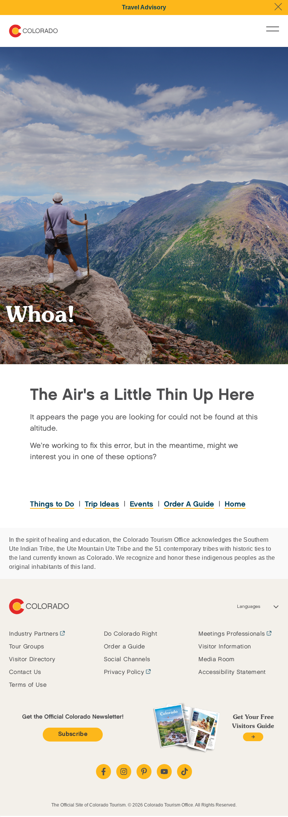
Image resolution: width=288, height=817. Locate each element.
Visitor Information (224, 647)
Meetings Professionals (231, 634)
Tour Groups (26, 647)
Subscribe (72, 734)
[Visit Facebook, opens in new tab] (103, 771)
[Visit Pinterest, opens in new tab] (144, 771)
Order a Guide (124, 647)
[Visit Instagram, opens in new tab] (123, 771)
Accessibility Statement (232, 672)
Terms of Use (27, 685)
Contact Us (25, 672)
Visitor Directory (32, 659)
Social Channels (127, 659)
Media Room (216, 659)
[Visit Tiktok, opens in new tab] (184, 771)
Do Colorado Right (130, 634)
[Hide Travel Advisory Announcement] (278, 7)
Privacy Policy (124, 672)
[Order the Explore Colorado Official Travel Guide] (253, 737)
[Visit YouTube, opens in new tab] (164, 771)
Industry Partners (33, 634)
